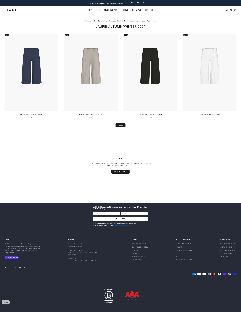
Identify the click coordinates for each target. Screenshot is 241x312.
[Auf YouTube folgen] (20, 267)
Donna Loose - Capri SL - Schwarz (150, 114)
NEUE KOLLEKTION (110, 10)
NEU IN (120, 125)
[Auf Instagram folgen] (10, 267)
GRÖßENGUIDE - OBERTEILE (140, 247)
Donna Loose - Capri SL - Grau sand (91, 114)
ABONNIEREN (120, 219)
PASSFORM (135, 250)
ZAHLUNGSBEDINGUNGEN (228, 253)
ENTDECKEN (149, 10)
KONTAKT (179, 247)
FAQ (177, 253)
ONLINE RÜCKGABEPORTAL (184, 250)
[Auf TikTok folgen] (25, 267)
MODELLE (124, 10)
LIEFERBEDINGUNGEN (226, 247)
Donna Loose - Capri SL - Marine (31, 114)
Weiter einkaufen (120, 171)
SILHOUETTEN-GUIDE (138, 256)
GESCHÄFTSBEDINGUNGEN (228, 244)
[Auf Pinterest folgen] (15, 267)
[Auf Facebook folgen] (5, 267)
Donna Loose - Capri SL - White (209, 114)
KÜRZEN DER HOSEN (138, 259)
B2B (177, 256)
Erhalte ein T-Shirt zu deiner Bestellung (106, 3)
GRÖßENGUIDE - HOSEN (139, 244)
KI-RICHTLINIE (224, 256)
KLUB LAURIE (136, 10)
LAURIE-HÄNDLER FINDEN (183, 244)
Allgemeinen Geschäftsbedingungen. (122, 225)
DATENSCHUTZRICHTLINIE (228, 250)
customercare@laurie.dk (79, 244)
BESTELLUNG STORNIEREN (184, 259)
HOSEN (97, 10)
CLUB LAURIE (136, 253)
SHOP (90, 10)
